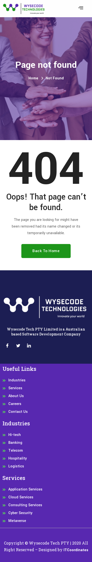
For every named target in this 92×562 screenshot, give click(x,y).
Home (33, 78)
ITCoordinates (76, 550)
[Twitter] (18, 346)
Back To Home (46, 251)
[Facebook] (7, 346)
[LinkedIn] (29, 346)
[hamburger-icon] (80, 8)
